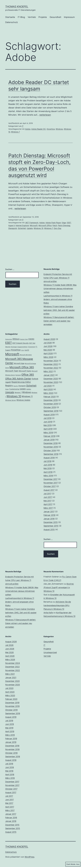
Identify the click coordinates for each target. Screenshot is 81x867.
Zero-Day (57, 228)
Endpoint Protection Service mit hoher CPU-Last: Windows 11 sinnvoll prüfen (58, 277)
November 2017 (51, 483)
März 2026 (48, 357)
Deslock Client (24, 339)
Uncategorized (50, 652)
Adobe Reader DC (38, 129)
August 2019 (49, 414)
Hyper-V (11, 225)
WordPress (29, 857)
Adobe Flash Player (53, 223)
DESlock (16, 339)
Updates (28, 389)
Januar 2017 (49, 511)
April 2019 (48, 429)
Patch (55, 225)
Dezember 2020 (51, 379)
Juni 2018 (48, 465)
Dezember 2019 (51, 400)
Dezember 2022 (51, 364)
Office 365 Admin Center (18, 378)
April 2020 (48, 389)
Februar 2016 (49, 515)
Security (15, 386)
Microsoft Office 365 (21, 367)
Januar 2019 (49, 440)
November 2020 (51, 382)
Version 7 (18, 392)
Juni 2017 (48, 497)
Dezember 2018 (51, 443)
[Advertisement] (21, 551)
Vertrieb (32, 17)
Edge (64, 223)
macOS (26, 350)
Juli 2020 (48, 386)
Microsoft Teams (25, 371)
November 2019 (51, 404)
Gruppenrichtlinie (22, 347)
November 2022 (51, 368)
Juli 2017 (47, 493)
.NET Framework (31, 223)
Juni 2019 (48, 422)
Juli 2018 (47, 461)
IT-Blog (21, 17)
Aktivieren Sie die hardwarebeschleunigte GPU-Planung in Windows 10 (57, 605)
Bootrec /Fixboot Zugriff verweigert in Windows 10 (59, 587)
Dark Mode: (71, 864)
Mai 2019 (48, 425)
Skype (7, 389)
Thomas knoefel (16, 6)
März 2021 (48, 371)
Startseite (10, 17)
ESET (69, 223)
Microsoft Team (11, 371)
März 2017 (48, 508)
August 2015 (49, 529)
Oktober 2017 (50, 486)
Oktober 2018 (50, 450)
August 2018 (49, 458)
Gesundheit (55, 17)
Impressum (69, 17)
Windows (59, 129)
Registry (9, 385)
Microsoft (34, 225)
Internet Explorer (22, 225)
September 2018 (51, 454)
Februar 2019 (49, 436)
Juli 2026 (48, 343)
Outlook (35, 379)
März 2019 (48, 432)
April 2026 (48, 353)
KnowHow (51, 129)
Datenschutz (11, 22)
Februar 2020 (50, 397)
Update (30, 228)
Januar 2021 (49, 375)
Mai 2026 (48, 350)
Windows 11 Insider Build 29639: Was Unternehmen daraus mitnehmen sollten (60, 288)
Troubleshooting (14, 389)
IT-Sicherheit (31, 347)
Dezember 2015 (51, 522)
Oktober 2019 (50, 407)
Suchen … (9, 269)
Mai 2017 (47, 501)
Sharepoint (12, 228)
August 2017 (49, 490)
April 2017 (48, 504)
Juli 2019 (47, 418)
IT (22, 126)
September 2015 (51, 526)
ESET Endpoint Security (20, 343)
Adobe (27, 129)
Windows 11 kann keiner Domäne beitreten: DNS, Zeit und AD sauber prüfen (59, 310)
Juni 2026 (48, 346)
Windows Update (23, 400)
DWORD (31, 339)
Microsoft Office (45, 225)
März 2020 (48, 393)
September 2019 (51, 411)
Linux (22, 350)
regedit (8, 382)
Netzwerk (18, 375)
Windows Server (10, 400)
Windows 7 (15, 132)
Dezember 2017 (50, 479)
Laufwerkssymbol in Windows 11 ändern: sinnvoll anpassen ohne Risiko (58, 299)
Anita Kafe (48, 613)
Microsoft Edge (19, 363)
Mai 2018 (48, 468)
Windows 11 (27, 396)
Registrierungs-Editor (21, 382)
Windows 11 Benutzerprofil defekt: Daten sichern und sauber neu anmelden (59, 321)
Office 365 (27, 374)
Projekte (42, 17)
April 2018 (48, 472)
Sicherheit (22, 228)
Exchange (14, 347)
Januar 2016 (49, 519)
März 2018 (48, 476)
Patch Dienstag (64, 225)
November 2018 (51, 447)
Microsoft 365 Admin (26, 354)
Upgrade (9, 392)
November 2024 (51, 361)
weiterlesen (45, 115)
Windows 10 (38, 228)
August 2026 (49, 339)
